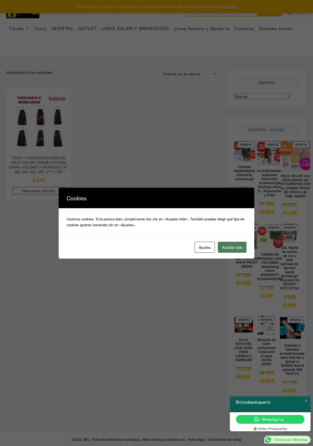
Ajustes (205, 247)
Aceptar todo (232, 247)
